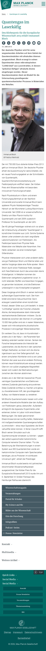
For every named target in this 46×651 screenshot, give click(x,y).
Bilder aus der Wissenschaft (18, 510)
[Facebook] (4, 43)
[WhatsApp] (24, 43)
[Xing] (29, 43)
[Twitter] (19, 43)
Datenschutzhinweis (33, 632)
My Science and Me (14, 505)
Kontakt (23, 588)
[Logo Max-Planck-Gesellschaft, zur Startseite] (19, 5)
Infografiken (11, 522)
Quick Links (8, 575)
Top (41, 572)
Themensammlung (23, 606)
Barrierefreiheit (24, 638)
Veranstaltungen (13, 493)
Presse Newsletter (23, 594)
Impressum (18, 632)
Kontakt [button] (6, 544)
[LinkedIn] (9, 43)
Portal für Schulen (14, 499)
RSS (23, 612)
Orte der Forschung (14, 516)
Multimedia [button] (8, 552)
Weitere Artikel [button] (10, 560)
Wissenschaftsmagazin (16, 488)
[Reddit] (14, 43)
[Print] (39, 43)
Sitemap (7, 632)
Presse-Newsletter (14, 533)
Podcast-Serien (13, 528)
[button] (42, 149)
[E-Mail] (34, 43)
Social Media (9, 579)
